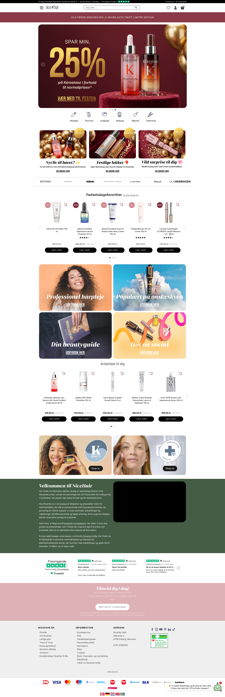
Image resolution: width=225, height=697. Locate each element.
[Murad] (45, 182)
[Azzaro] (157, 182)
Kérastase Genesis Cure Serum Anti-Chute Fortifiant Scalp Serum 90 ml (54, 400)
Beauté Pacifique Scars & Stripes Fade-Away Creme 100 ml (113, 231)
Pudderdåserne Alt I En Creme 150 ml (141, 230)
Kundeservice (169, 1)
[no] (117, 694)
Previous (43, 65)
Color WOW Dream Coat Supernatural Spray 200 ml (170, 399)
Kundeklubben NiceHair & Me (54, 656)
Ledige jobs (45, 639)
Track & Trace (46, 642)
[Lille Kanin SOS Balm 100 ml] (56, 212)
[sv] (122, 694)
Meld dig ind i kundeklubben (112, 607)
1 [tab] (111, 426)
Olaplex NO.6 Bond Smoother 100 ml (83, 399)
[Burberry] (180, 182)
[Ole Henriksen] (68, 182)
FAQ (79, 635)
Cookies (81, 652)
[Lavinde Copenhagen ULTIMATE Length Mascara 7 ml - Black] (168, 212)
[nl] (112, 694)
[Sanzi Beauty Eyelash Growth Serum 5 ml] (112, 381)
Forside (43, 632)
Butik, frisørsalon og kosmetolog (92, 656)
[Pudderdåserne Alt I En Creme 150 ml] (140, 212)
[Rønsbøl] (113, 182)
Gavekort (44, 652)
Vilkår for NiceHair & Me (88, 662)
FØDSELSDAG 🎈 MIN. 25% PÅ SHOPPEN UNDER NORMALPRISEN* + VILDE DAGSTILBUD (112, 17)
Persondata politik (85, 642)
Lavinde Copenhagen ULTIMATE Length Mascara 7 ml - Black (168, 231)
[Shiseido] (135, 182)
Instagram (81, 523)
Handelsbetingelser (86, 639)
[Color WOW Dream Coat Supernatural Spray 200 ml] (170, 381)
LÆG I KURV (56, 250)
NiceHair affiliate (48, 649)
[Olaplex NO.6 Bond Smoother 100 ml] (83, 381)
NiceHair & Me (90, 536)
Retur (79, 649)
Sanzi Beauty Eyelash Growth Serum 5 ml (112, 399)
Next (181, 65)
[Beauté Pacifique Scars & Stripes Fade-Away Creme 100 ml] (112, 212)
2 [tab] (114, 426)
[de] (107, 694)
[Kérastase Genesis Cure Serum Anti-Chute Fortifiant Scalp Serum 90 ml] (54, 381)
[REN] (90, 182)
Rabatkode (82, 659)
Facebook (68, 523)
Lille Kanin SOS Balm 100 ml (56, 230)
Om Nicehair (46, 635)
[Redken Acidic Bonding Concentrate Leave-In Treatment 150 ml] (141, 381)
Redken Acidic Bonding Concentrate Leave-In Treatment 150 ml (142, 400)
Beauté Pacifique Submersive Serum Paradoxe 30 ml (85, 231)
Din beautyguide (181, 1)
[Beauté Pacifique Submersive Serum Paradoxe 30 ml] (84, 212)
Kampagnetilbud (48, 646)
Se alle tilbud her (131, 195)
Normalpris (82, 646)
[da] (102, 694)
